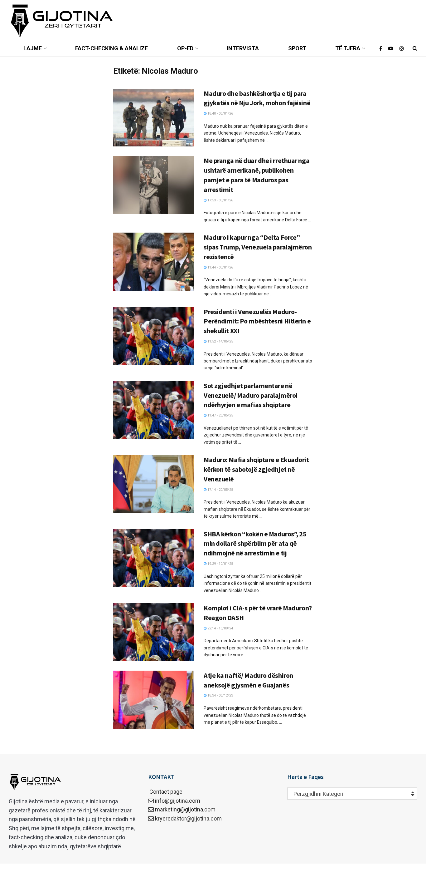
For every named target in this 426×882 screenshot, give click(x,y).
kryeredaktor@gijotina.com (188, 818)
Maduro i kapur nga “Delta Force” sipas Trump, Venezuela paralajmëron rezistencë (258, 247)
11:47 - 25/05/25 (219, 415)
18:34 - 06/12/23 (219, 695)
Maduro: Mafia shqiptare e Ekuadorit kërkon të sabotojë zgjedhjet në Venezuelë (256, 469)
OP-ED (185, 48)
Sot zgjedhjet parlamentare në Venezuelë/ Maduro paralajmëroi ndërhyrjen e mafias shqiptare (251, 395)
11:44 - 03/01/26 (219, 267)
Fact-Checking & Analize (111, 48)
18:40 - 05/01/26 (219, 113)
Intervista (243, 48)
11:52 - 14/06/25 (219, 341)
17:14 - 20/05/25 (219, 490)
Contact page (165, 791)
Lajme (32, 48)
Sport (297, 48)
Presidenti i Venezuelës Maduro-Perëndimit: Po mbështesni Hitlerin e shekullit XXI (257, 321)
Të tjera (347, 48)
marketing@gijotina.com (185, 809)
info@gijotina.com (177, 800)
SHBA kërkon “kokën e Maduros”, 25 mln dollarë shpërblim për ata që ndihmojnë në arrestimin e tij (255, 544)
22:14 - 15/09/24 (219, 628)
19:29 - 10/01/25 (219, 564)
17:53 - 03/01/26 (219, 200)
